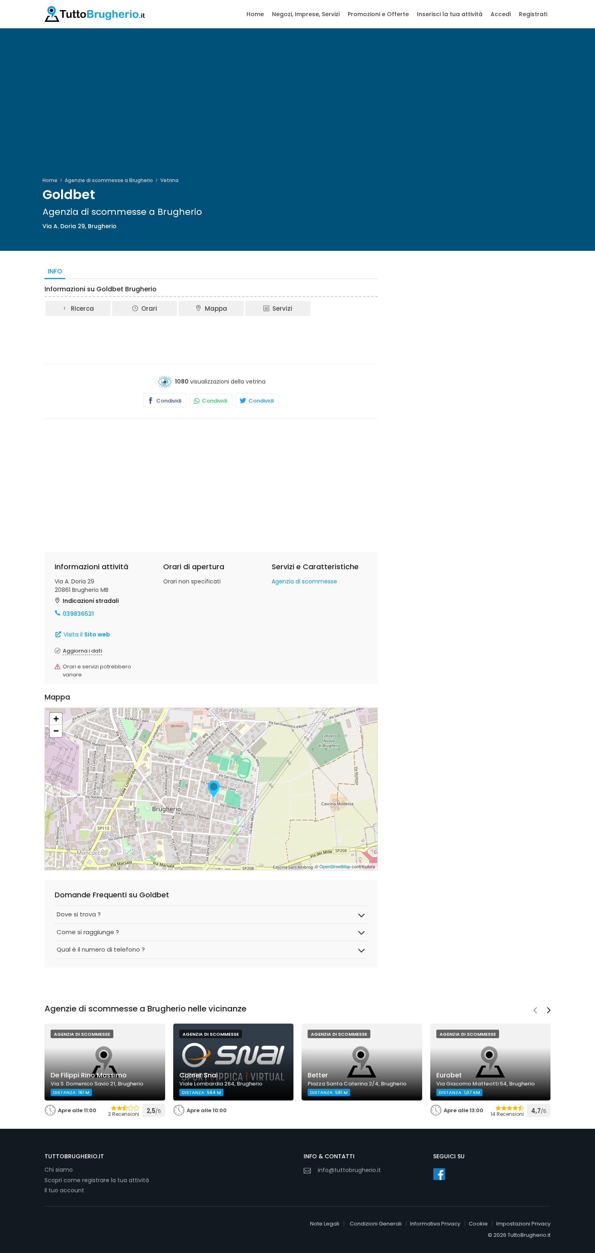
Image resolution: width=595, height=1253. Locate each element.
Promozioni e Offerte (378, 14)
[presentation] (535, 1011)
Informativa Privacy (435, 1224)
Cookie (478, 1224)
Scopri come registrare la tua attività (97, 1180)
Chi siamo (59, 1169)
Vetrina (169, 180)
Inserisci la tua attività (449, 14)
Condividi (168, 401)
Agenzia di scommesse (304, 581)
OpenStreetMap (335, 866)
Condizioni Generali (376, 1224)
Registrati (533, 14)
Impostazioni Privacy (523, 1224)
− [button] (56, 731)
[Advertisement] (211, 339)
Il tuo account (64, 1190)
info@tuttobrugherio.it (349, 1170)
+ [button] (56, 719)
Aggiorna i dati (82, 651)
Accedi (501, 14)
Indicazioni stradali (91, 601)
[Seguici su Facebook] (439, 1174)
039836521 (78, 614)
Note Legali (324, 1224)
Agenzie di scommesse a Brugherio (109, 180)
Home (255, 14)
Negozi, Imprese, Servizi (306, 14)
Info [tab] (55, 271)
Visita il (86, 634)
